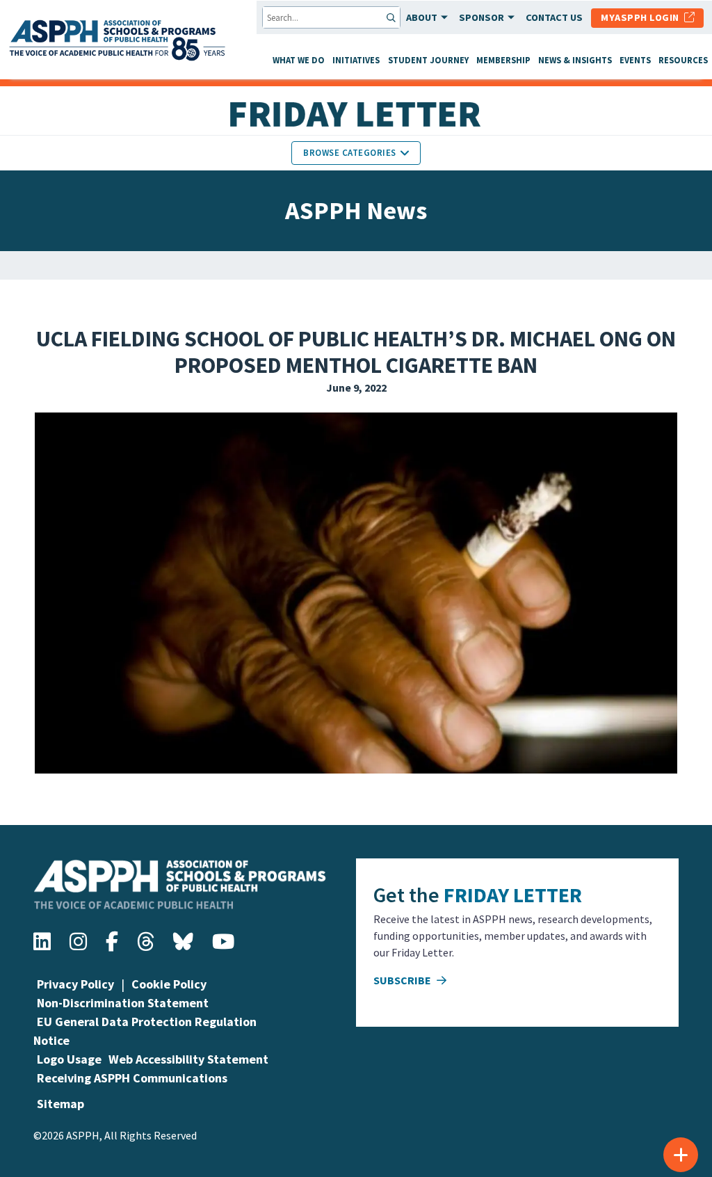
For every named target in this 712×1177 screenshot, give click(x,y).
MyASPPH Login (642, 17)
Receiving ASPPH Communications (132, 1078)
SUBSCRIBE (403, 980)
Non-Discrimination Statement (123, 1003)
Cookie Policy (169, 984)
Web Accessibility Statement (188, 1059)
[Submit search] (392, 17)
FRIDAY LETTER (513, 894)
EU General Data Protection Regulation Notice (145, 1031)
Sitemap (60, 1104)
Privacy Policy (75, 984)
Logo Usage (69, 1059)
